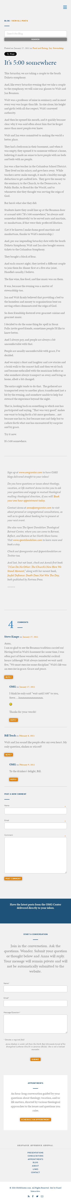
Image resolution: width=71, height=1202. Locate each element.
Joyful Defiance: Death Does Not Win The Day (33, 575)
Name (6, 805)
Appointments (35, 1159)
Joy (50, 48)
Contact (35, 1172)
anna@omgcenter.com (39, 508)
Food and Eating (40, 48)
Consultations (36, 1156)
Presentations (35, 1153)
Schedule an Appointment (35, 1120)
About (35, 1166)
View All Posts (20, 21)
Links (35, 1169)
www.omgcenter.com (30, 472)
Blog (35, 1162)
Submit (35, 1059)
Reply (8, 677)
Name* (6, 983)
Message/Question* (12, 1012)
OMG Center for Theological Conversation (28, 7)
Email (6, 820)
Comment (8, 835)
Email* (6, 998)
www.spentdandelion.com (27, 540)
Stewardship (58, 48)
